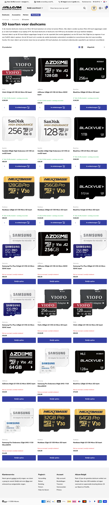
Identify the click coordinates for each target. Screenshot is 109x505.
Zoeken (84, 8)
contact (13, 478)
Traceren (60, 484)
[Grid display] (79, 47)
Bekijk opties (19, 281)
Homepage (5, 20)
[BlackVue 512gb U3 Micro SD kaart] (90, 187)
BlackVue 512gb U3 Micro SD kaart (86, 210)
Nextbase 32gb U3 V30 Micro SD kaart (52, 442)
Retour (40, 481)
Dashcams (5, 15)
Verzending (42, 478)
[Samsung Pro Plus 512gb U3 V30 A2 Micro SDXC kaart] (19, 244)
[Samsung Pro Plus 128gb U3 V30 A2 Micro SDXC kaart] (19, 303)
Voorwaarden (61, 487)
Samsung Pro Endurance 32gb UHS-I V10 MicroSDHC (17, 443)
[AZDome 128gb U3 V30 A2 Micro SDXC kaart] (54, 70)
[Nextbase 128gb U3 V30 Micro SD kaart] (19, 187)
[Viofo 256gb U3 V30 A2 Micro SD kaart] (54, 303)
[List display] (82, 47)
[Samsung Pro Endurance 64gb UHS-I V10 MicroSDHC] (54, 361)
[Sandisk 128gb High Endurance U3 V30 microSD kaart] (54, 129)
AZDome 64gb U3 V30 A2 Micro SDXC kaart (18, 384)
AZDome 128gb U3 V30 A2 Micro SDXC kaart (52, 93)
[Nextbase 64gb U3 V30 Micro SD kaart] (90, 420)
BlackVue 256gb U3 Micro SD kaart (86, 92)
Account (60, 474)
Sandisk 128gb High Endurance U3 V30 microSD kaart (54, 152)
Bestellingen (61, 481)
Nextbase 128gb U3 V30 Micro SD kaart (17, 210)
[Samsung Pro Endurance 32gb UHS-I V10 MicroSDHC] (19, 420)
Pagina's (41, 474)
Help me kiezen (43, 490)
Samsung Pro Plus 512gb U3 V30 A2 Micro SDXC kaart (18, 267)
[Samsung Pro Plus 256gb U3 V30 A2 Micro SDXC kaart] (90, 244)
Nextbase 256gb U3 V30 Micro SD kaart (52, 210)
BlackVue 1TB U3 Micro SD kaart (85, 151)
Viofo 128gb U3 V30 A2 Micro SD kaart (88, 325)
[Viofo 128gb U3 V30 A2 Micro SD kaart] (90, 303)
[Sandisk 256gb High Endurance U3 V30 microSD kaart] (19, 129)
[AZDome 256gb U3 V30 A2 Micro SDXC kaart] (54, 244)
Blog (27, 481)
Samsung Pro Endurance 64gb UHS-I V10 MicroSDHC (53, 385)
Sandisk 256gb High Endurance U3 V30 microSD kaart (18, 152)
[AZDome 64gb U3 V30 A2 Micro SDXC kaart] (19, 361)
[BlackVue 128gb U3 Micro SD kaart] (90, 361)
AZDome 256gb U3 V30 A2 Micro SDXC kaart (52, 267)
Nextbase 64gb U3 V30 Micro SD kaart (87, 442)
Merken (25, 15)
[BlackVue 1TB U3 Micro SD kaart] (90, 129)
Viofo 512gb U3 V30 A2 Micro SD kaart (17, 92)
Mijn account (61, 478)
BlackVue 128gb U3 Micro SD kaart (86, 384)
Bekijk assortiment (34, 8)
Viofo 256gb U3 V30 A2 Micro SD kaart (52, 325)
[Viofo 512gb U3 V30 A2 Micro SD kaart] (19, 70)
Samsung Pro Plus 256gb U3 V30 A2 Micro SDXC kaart (89, 267)
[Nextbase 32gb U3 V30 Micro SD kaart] (54, 420)
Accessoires (16, 15)
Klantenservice (86, 2)
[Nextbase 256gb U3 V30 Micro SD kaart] (54, 187)
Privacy (59, 490)
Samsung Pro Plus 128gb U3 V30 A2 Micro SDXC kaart (18, 326)
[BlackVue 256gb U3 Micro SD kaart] (90, 70)
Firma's (40, 487)
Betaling (41, 484)
